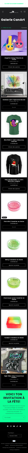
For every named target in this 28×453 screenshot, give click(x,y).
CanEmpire (7, 443)
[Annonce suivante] (25, 3)
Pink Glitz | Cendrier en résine (14, 221)
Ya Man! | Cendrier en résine (14, 337)
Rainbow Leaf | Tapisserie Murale (14, 99)
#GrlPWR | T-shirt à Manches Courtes (14, 140)
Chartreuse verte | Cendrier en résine (14, 298)
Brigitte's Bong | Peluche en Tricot (14, 58)
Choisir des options (14, 67)
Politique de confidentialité (9, 447)
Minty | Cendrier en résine (14, 259)
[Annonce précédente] (2, 3)
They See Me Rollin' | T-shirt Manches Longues (14, 180)
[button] (2, 11)
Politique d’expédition (14, 449)
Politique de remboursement (16, 445)
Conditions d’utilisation (21, 447)
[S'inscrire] (23, 417)
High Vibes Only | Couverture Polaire (14, 376)
